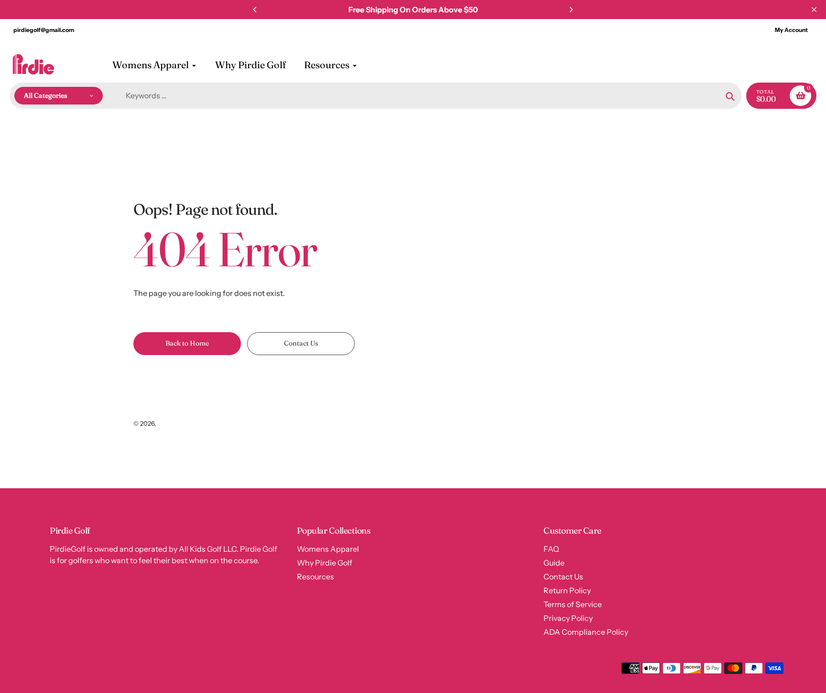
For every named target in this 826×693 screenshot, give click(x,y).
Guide (554, 562)
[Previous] (255, 9)
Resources (315, 576)
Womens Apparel (328, 549)
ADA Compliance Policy (585, 632)
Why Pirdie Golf (324, 562)
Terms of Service (572, 604)
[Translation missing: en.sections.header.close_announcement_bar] (814, 9)
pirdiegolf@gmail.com (43, 29)
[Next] (571, 9)
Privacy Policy (568, 618)
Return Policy (567, 590)
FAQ (551, 549)
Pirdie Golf (172, 423)
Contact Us (563, 576)
